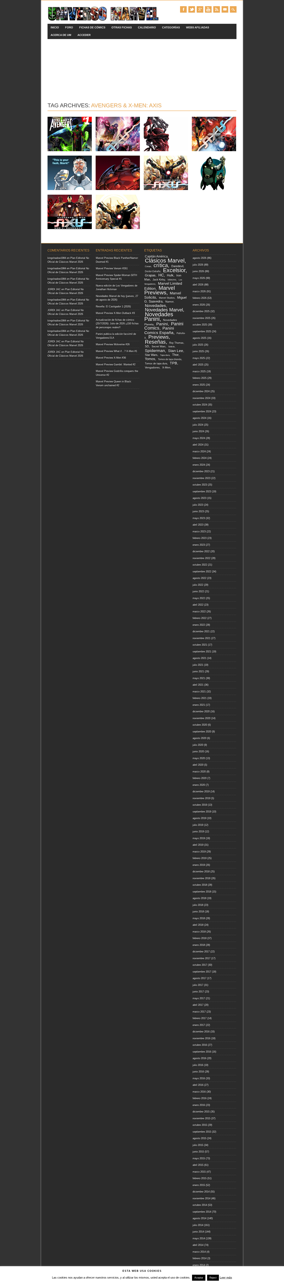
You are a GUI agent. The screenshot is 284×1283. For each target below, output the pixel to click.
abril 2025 (198, 364)
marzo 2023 (199, 531)
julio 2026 (198, 264)
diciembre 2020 (201, 711)
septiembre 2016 (202, 1051)
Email (225, 9)
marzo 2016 (199, 1091)
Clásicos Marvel (165, 260)
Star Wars (151, 354)
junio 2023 (198, 511)
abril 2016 (198, 1085)
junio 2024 (198, 431)
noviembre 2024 (201, 398)
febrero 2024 (200, 458)
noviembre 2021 (201, 638)
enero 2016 (199, 1105)
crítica (161, 265)
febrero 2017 (200, 1018)
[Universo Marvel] (104, 20)
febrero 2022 (200, 618)
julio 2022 (198, 584)
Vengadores (152, 367)
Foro (69, 27)
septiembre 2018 (202, 891)
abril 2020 (198, 764)
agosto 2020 (199, 738)
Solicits (171, 346)
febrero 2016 (200, 1098)
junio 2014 (198, 1231)
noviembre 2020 (201, 718)
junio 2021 (198, 671)
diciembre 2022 (201, 551)
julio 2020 (198, 744)
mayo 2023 (199, 518)
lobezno (172, 279)
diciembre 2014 (201, 1191)
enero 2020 (199, 784)
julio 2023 (198, 504)
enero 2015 (199, 1185)
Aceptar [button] (198, 1277)
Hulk (170, 275)
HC (161, 275)
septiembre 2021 (202, 651)
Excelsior (174, 270)
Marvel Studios (167, 298)
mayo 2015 (199, 1158)
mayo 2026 (199, 278)
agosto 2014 (199, 1218)
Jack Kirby (159, 279)
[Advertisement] (142, 68)
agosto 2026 (199, 258)
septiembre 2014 (202, 1211)
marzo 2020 (199, 771)
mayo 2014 (199, 1238)
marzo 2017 (199, 1011)
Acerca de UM (61, 35)
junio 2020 (198, 751)
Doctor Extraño (153, 271)
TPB (173, 363)
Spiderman (155, 350)
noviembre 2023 (201, 478)
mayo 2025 (199, 358)
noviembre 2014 (201, 1198)
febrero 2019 (200, 858)
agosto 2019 (199, 818)
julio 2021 (198, 664)
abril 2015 (198, 1165)
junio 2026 (198, 271)
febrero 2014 (200, 1258)
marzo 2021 (199, 691)
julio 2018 (198, 905)
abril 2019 (198, 844)
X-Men (166, 367)
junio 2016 (198, 1071)
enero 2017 (199, 1025)
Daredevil (177, 266)
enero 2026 (199, 304)
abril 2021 (198, 684)
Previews (158, 337)
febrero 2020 (200, 778)
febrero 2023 (200, 538)
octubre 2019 (200, 804)
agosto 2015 (199, 1138)
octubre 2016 (200, 1044)
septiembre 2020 (202, 731)
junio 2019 (198, 831)
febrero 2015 (200, 1178)
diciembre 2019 (201, 791)
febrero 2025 (200, 378)
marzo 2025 (199, 371)
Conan (148, 266)
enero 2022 (199, 624)
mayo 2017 (199, 998)
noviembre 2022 (201, 558)
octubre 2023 (200, 484)
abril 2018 (198, 924)
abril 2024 (198, 444)
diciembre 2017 (201, 951)
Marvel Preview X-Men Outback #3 (115, 313)
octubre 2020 (200, 724)
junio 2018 (198, 911)
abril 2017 (198, 1004)
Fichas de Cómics (92, 27)
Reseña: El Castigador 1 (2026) (113, 306)
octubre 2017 (200, 964)
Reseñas (155, 342)
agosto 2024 (199, 418)
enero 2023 (199, 544)
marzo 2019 (199, 851)
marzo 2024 (199, 451)
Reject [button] (213, 1277)
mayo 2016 (199, 1078)
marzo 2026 (199, 291)
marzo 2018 (199, 931)
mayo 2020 (199, 758)
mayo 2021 (199, 678)
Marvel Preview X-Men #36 (111, 357)
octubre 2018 (200, 884)
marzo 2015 (199, 1171)
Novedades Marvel (164, 309)
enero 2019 (199, 865)
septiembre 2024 (202, 411)
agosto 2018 (199, 898)
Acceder (84, 35)
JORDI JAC (54, 289)
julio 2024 (198, 424)
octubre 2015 (200, 1125)
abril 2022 (198, 604)
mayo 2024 (199, 438)
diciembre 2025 (201, 311)
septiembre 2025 (202, 331)
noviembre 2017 (201, 958)
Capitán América (156, 256)
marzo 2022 (199, 611)
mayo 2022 (199, 598)
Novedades (155, 305)
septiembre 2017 (202, 971)
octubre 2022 (200, 564)
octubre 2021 (200, 644)
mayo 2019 (199, 838)
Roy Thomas (176, 342)
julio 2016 (198, 1065)
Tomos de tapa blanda (169, 359)
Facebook (183, 9)
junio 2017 (198, 991)
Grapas (150, 275)
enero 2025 (199, 384)
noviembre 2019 (201, 798)
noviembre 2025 (201, 318)
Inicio (55, 27)
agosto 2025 (199, 338)
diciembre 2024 (201, 391)
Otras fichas (121, 27)
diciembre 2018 (201, 871)
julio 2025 (198, 344)
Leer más (226, 1277)
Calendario (147, 27)
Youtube (208, 9)
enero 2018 (199, 945)
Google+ (200, 9)
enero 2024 (199, 464)
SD (147, 346)
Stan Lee (175, 351)
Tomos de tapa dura (156, 363)
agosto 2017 (199, 978)
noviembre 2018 (201, 878)
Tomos (150, 359)
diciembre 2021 (201, 631)
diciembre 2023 (201, 471)
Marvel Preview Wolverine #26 (113, 344)
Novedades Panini (158, 316)
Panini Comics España (159, 330)
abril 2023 (198, 524)
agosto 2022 (199, 578)
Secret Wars (159, 346)
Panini (162, 324)
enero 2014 (199, 1265)
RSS (216, 9)
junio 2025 (198, 351)
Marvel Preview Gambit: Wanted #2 (115, 364)
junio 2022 (198, 591)
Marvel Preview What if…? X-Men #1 (116, 351)
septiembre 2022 (202, 571)
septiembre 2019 (202, 811)
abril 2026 (198, 284)
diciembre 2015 (201, 1111)
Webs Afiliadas (197, 27)
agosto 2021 (199, 658)
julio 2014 (198, 1225)
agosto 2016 (199, 1058)
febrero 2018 (200, 938)
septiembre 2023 (202, 491)
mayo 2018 (199, 918)
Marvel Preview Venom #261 (112, 268)
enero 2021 (199, 704)
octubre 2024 (200, 404)
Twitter (191, 9)
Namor (169, 301)
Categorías (171, 27)
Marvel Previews (159, 290)
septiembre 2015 (202, 1131)
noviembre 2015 (201, 1118)
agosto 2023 (199, 498)
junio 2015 (198, 1151)
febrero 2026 (200, 298)
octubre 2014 (200, 1205)
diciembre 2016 (201, 1031)
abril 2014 (198, 1245)
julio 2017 (198, 985)
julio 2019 (198, 825)
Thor (175, 354)
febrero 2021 (200, 698)
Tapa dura (165, 355)
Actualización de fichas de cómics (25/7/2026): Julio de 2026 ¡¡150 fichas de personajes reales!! (117, 323)
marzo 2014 (199, 1251)
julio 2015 (198, 1145)
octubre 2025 (200, 324)
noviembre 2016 (201, 1038)
